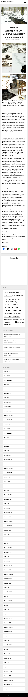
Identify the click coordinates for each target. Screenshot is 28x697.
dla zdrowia (17, 295)
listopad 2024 (7, 464)
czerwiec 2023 (8, 539)
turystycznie (16, 310)
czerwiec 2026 (8, 380)
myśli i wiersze (15, 299)
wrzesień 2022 (8, 578)
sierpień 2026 (7, 371)
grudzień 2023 (8, 512)
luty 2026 (6, 397)
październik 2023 (8, 521)
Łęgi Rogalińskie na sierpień (11, 353)
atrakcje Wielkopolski (12, 292)
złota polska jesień (20, 322)
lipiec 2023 (7, 534)
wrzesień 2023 (8, 525)
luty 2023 (6, 556)
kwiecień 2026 (8, 389)
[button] (10, 48)
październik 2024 (8, 468)
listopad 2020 (7, 675)
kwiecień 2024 (8, 495)
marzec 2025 (7, 446)
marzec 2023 (7, 552)
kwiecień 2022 (8, 600)
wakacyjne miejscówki (12, 313)
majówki (7, 299)
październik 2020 (8, 680)
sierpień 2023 (7, 530)
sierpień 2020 (7, 689)
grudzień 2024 (8, 459)
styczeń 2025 (7, 455)
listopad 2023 (7, 517)
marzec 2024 (7, 499)
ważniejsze (9, 316)
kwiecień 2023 (8, 547)
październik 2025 (8, 415)
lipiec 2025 (7, 428)
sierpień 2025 (7, 424)
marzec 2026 (7, 393)
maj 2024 (6, 490)
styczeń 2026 (7, 402)
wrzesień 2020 (8, 684)
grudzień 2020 (8, 671)
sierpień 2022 (7, 583)
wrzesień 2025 (8, 420)
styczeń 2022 (7, 614)
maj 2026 (6, 384)
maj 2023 (6, 543)
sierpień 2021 (7, 636)
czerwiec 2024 (8, 486)
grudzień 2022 (8, 565)
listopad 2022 (7, 570)
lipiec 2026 (7, 375)
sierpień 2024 (7, 477)
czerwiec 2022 (8, 592)
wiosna (17, 316)
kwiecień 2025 (8, 442)
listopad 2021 (7, 622)
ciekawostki (8, 296)
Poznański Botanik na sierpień (11, 359)
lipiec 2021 (7, 640)
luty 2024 (6, 503)
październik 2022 (8, 574)
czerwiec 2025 (8, 433)
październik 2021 (8, 627)
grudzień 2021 (8, 618)
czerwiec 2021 (8, 645)
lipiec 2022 (7, 587)
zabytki (14, 322)
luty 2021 (6, 662)
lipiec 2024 (7, 481)
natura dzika (9, 302)
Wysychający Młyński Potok (11, 334)
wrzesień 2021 (8, 631)
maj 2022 (6, 596)
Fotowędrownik (7, 2)
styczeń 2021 (7, 667)
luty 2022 (6, 609)
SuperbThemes (22, 695)
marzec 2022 (7, 605)
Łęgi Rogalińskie (7, 324)
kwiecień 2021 (8, 653)
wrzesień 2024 (8, 472)
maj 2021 (6, 649)
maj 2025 (6, 437)
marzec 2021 (7, 658)
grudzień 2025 (8, 406)
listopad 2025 (7, 411)
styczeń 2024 (7, 508)
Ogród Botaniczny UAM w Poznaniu (11, 304)
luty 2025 (6, 450)
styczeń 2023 (7, 561)
